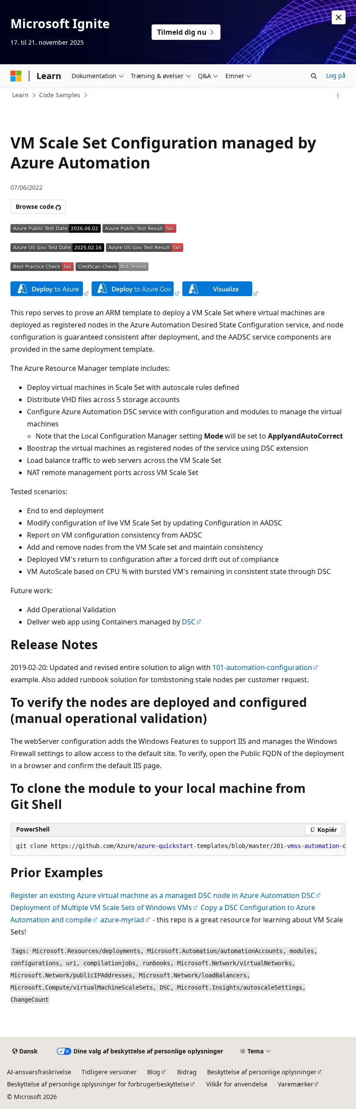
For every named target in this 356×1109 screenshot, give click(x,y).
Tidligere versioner (109, 1072)
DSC (188, 622)
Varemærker (295, 1084)
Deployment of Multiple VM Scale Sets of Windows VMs (101, 907)
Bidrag (187, 1072)
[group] (178, 846)
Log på (336, 75)
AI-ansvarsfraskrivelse (39, 1072)
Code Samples (59, 95)
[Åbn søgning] (314, 76)
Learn (20, 95)
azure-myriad (122, 919)
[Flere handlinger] (338, 95)
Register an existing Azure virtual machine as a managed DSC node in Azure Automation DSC (162, 895)
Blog (153, 1072)
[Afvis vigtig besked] (339, 17)
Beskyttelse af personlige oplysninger (261, 1072)
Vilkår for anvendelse (236, 1084)
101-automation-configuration (262, 667)
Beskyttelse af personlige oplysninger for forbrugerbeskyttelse (98, 1084)
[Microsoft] (16, 76)
